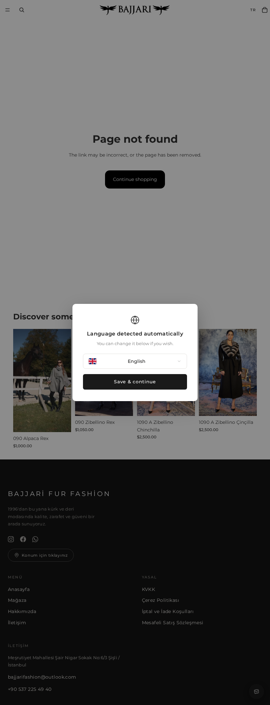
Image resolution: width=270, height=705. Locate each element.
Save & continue (135, 382)
